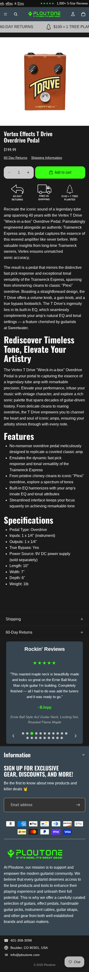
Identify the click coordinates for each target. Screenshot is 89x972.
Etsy (18, 3)
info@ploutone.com (25, 955)
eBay (6, 3)
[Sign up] (78, 805)
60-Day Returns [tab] (19, 632)
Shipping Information (46, 158)
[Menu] (5, 14)
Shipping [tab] (13, 619)
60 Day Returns (15, 158)
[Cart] (83, 14)
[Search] (15, 14)
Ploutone (50, 965)
